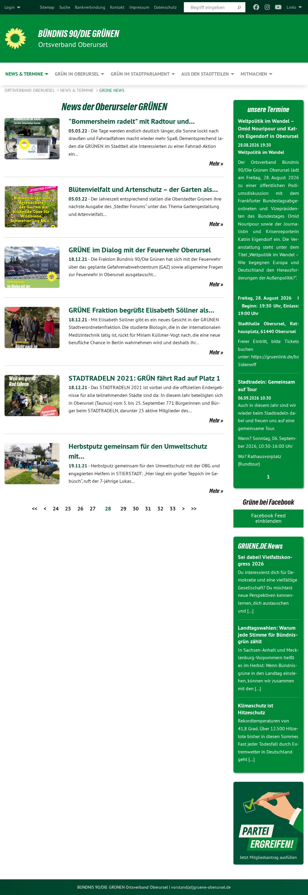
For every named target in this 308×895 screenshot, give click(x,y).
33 (173, 508)
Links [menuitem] (291, 7)
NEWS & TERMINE (77, 90)
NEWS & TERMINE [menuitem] (24, 74)
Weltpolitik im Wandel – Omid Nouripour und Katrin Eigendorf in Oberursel (268, 128)
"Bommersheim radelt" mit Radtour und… (132, 121)
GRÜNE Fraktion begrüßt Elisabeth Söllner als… (141, 310)
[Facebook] (256, 7)
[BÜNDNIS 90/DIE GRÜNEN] (15, 38)
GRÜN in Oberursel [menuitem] (77, 74)
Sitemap (47, 7)
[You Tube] (278, 7)
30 (136, 508)
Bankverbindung (90, 7)
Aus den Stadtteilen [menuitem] (205, 74)
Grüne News (111, 90)
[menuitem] (47, 7)
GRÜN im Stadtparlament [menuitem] (140, 74)
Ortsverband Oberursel (30, 90)
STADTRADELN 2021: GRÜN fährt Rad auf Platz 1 (144, 378)
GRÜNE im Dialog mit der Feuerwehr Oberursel (140, 249)
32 (160, 508)
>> (193, 508)
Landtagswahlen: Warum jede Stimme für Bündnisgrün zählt (267, 634)
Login (10, 7)
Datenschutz (165, 7)
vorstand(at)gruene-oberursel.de (201, 887)
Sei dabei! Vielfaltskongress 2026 (265, 560)
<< (34, 508)
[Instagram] (267, 7)
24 (56, 508)
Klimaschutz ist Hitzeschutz (255, 709)
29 (123, 508)
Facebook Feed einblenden (268, 518)
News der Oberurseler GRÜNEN (114, 106)
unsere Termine (268, 109)
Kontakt (117, 7)
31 (148, 508)
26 (80, 508)
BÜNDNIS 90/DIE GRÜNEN (78, 33)
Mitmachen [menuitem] (254, 74)
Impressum (139, 7)
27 (93, 508)
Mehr (214, 163)
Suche (64, 7)
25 (68, 508)
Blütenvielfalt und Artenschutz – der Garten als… (143, 189)
